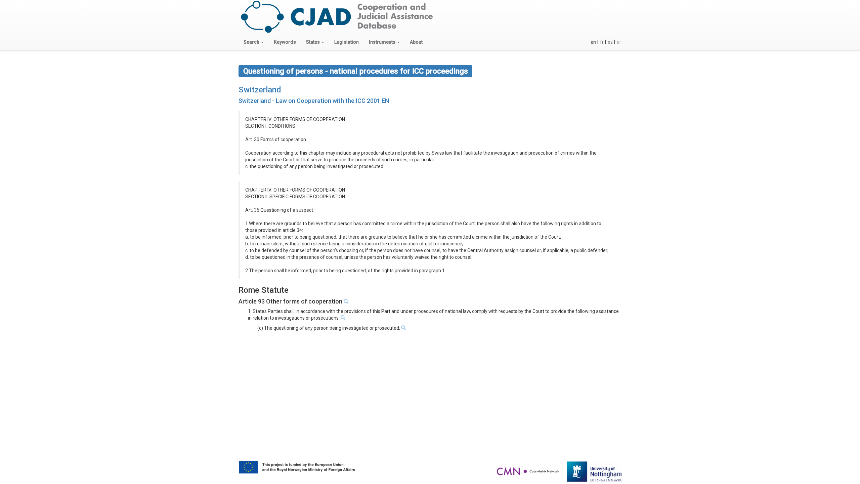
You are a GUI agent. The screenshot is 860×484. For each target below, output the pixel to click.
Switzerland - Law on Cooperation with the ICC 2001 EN (314, 100)
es (610, 42)
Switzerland (260, 89)
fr (602, 42)
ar (619, 42)
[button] (254, 42)
